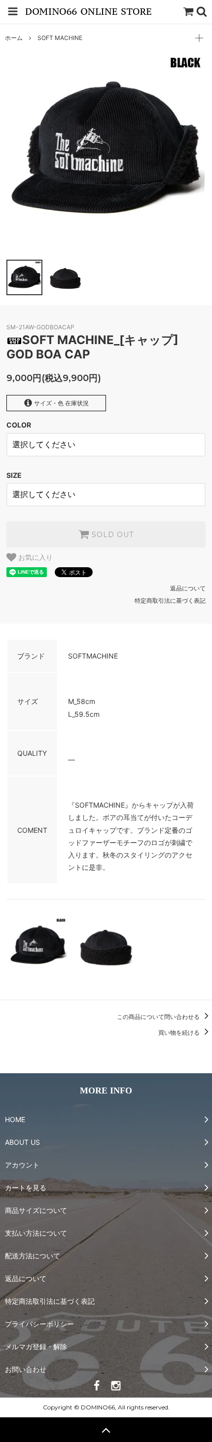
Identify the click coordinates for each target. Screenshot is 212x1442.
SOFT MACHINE (59, 37)
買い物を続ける (179, 1032)
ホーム (14, 37)
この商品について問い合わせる (159, 1016)
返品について (188, 588)
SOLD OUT (111, 534)
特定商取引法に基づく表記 (170, 600)
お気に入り (34, 557)
